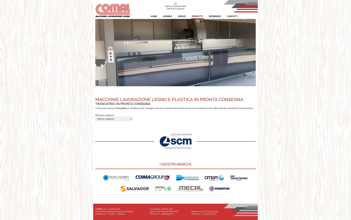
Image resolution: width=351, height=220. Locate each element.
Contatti (232, 16)
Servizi (182, 16)
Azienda (167, 16)
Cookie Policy (209, 214)
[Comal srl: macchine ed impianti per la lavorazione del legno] (112, 4)
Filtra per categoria (104, 115)
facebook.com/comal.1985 (204, 211)
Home (154, 16)
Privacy (197, 214)
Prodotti (197, 16)
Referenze (215, 16)
